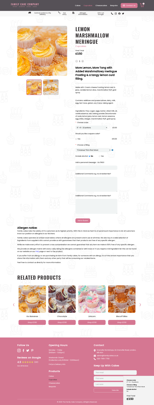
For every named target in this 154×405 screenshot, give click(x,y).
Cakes (77, 5)
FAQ (37, 251)
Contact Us (130, 5)
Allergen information (82, 13)
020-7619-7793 (103, 358)
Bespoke (114, 5)
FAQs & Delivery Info (57, 364)
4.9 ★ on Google (101, 13)
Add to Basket (83, 220)
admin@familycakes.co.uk (107, 355)
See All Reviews (22, 366)
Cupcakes (88, 5)
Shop (32, 322)
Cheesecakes (101, 5)
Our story (64, 13)
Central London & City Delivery (42, 13)
